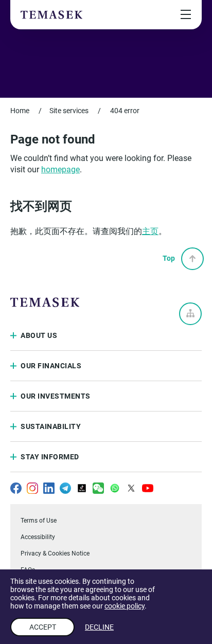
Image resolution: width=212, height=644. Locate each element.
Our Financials (51, 366)
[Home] (51, 14)
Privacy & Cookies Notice (55, 553)
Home (19, 110)
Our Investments (56, 396)
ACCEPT (42, 627)
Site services (69, 110)
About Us (39, 335)
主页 (150, 231)
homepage (60, 169)
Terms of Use (39, 520)
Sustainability (51, 426)
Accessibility (38, 537)
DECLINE (99, 627)
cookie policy (124, 606)
